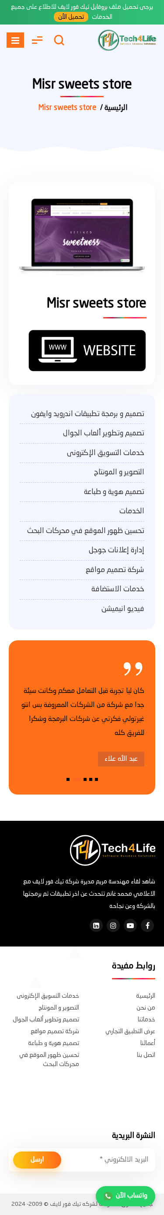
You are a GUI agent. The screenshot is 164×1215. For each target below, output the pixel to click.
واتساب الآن (131, 1196)
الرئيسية (145, 996)
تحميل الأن (71, 17)
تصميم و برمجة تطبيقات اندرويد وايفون (87, 414)
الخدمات (131, 511)
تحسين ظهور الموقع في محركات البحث (85, 531)
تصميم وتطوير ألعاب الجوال (103, 433)
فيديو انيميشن (122, 609)
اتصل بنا (146, 1055)
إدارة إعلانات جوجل (116, 550)
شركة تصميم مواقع (115, 570)
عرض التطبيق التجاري (130, 1031)
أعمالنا (147, 1043)
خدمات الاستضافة (117, 589)
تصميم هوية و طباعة (114, 492)
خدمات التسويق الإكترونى (105, 453)
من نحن (145, 1008)
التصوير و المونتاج (119, 472)
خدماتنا (146, 1020)
